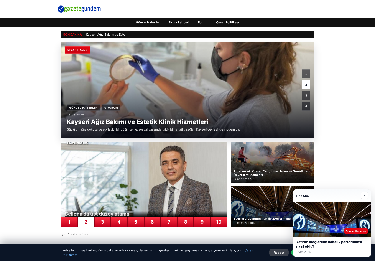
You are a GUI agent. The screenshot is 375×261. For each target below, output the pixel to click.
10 (219, 222)
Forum (202, 22)
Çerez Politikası (227, 22)
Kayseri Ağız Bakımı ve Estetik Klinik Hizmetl (117, 34)
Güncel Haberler (148, 22)
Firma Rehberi (179, 22)
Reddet (279, 252)
